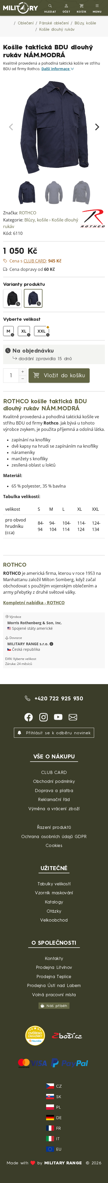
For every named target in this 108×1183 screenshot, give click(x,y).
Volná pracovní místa (54, 994)
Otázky (54, 911)
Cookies (54, 845)
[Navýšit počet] (22, 372)
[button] (67, 7)
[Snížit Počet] (22, 379)
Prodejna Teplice (53, 976)
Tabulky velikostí (54, 883)
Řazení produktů (54, 827)
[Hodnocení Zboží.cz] (67, 1035)
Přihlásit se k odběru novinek (57, 732)
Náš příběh (57, 1006)
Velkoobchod (54, 920)
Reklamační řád (54, 799)
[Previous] (11, 127)
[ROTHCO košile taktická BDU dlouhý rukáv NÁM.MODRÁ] (33, 298)
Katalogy (54, 902)
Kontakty (54, 958)
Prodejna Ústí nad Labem (54, 985)
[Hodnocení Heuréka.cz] (36, 1035)
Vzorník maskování (54, 892)
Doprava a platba (54, 790)
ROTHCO (27, 213)
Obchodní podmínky (54, 781)
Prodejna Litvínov (54, 967)
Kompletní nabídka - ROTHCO (34, 603)
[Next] (96, 127)
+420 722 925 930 (57, 698)
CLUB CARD (54, 772)
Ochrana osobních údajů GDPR (54, 836)
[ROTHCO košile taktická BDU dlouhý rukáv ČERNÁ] (12, 298)
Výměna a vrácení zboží (53, 808)
